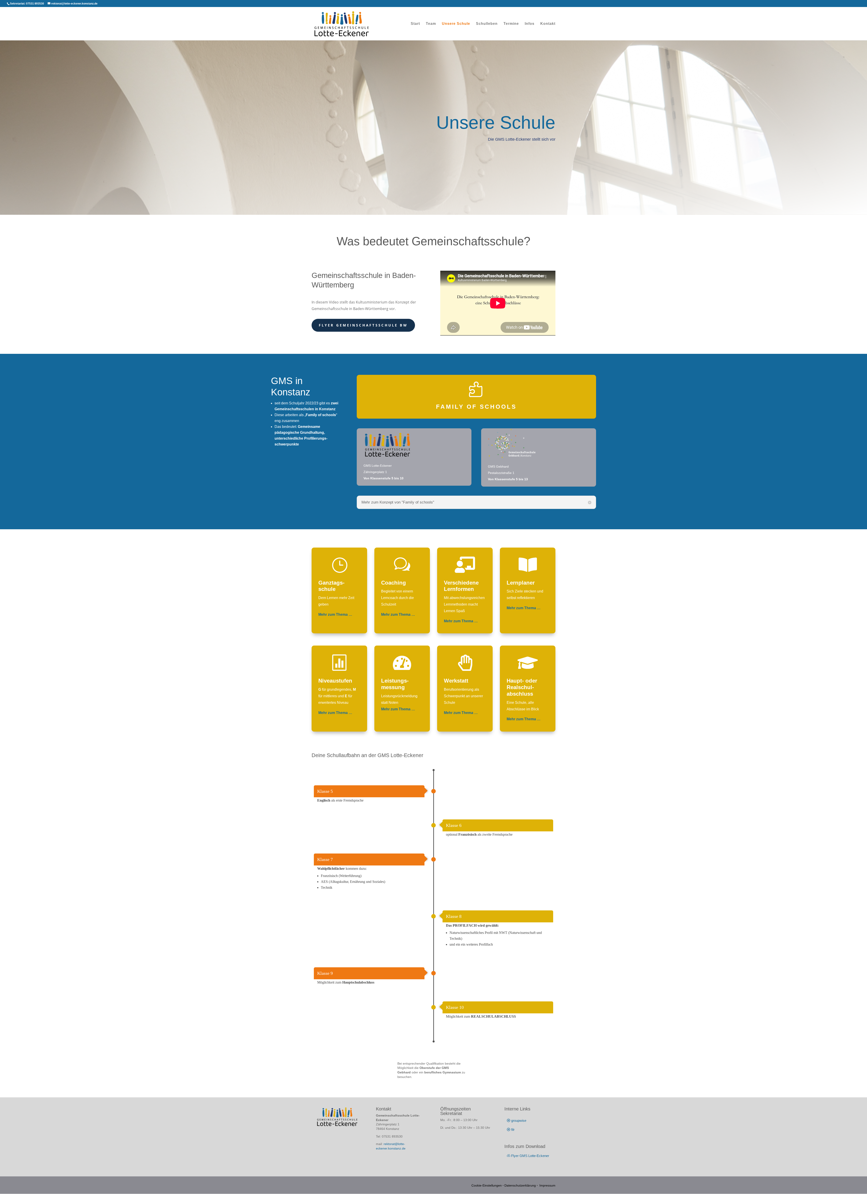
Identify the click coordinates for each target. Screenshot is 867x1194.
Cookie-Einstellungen (486, 1185)
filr (513, 1129)
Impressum (546, 1185)
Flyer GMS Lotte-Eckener (530, 1156)
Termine (511, 24)
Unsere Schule (456, 24)
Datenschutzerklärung (520, 1185)
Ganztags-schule (331, 586)
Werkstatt (456, 681)
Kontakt (547, 24)
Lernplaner (521, 583)
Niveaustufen (335, 681)
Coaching (393, 583)
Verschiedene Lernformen (461, 586)
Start (415, 24)
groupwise (518, 1120)
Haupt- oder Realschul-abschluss (522, 687)
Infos (529, 24)
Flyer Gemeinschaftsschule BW (363, 325)
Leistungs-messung (395, 684)
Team (431, 24)
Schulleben (487, 24)
